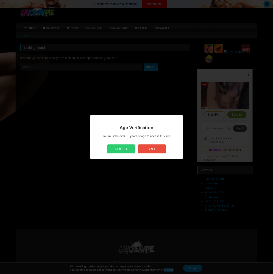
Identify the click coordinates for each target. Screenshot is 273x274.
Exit (152, 149)
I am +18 (121, 149)
